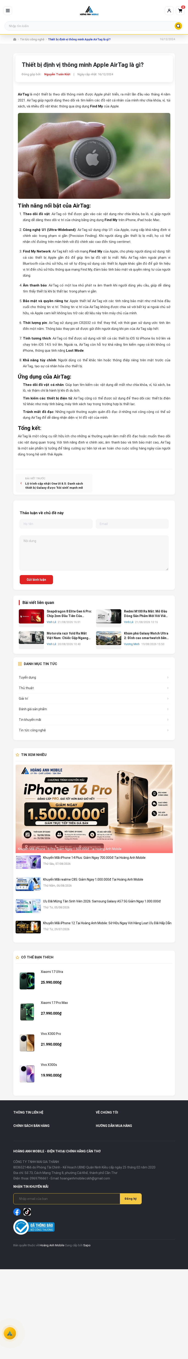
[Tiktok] (27, 1212)
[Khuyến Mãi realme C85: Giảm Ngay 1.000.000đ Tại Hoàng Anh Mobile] (28, 887)
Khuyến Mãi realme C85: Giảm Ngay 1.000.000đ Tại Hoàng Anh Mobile (93, 879)
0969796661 (39, 1178)
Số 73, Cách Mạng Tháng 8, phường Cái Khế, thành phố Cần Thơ (71, 1173)
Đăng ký (130, 1198)
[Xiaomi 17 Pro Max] (27, 1011)
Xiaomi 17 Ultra (52, 972)
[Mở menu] (7, 10)
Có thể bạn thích (37, 957)
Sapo (87, 1245)
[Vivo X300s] (27, 1073)
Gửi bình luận (36, 579)
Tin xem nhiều (34, 755)
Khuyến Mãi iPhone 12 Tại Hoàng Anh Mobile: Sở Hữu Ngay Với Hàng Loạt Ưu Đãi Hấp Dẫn (107, 923)
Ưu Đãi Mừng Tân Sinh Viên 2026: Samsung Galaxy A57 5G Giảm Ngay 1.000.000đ (102, 901)
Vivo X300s (49, 1065)
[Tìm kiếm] (178, 26)
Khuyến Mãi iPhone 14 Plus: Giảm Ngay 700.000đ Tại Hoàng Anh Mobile (94, 857)
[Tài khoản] (169, 10)
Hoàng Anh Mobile (52, 1245)
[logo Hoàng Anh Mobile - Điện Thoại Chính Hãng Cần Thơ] (89, 10)
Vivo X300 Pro (51, 1034)
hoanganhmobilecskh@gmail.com (85, 1178)
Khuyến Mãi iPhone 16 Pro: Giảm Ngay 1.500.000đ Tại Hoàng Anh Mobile (70, 849)
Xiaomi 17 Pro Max (54, 1003)
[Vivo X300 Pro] (27, 1042)
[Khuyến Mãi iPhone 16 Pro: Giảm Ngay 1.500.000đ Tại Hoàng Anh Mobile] (94, 809)
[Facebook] (17, 1212)
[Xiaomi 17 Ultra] (27, 980)
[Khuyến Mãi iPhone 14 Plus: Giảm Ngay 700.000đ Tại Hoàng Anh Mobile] (28, 865)
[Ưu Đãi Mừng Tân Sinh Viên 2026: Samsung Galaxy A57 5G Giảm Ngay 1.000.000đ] (28, 908)
